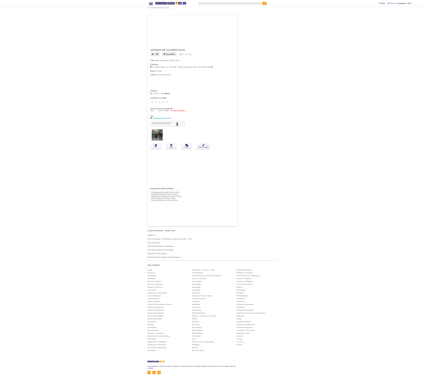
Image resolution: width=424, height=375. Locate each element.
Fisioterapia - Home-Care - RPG (203, 270)
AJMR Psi (151, 235)
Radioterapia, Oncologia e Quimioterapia (251, 313)
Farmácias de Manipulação (156, 347)
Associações (151, 290)
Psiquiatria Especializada (245, 304)
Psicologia (240, 293)
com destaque (400, 3)
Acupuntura (151, 273)
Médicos (195, 319)
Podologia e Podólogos (245, 273)
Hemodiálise (196, 287)
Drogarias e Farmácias (155, 333)
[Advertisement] (193, 31)
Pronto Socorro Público (245, 284)
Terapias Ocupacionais (244, 327)
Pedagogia (195, 344)
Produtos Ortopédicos (244, 278)
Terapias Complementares (246, 324)
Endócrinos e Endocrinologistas (158, 336)
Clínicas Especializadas (155, 313)
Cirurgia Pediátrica (153, 301)
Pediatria (195, 347)
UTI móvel (240, 342)
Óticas (194, 339)
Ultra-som (240, 336)
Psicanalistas (241, 290)
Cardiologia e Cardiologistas (157, 293)
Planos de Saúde (198, 350)
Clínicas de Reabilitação (155, 310)
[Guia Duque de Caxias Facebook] (149, 372)
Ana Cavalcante (153, 243)
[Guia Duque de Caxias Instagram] (159, 372)
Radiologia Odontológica (245, 310)
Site (156, 147)
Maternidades (197, 310)
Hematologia (196, 284)
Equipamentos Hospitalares (157, 342)
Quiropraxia (241, 307)
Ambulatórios (152, 275)
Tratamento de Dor (243, 333)
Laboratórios (196, 307)
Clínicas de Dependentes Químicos (159, 304)
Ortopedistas (196, 336)
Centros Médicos (153, 298)
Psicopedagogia (242, 296)
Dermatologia (152, 327)
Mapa (171, 147)
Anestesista (151, 278)
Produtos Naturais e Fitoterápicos (248, 275)
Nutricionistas (196, 327)
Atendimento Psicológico (157, 253)
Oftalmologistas (197, 333)
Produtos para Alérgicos (245, 281)
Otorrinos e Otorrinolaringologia (203, 342)
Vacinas (239, 344)
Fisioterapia (151, 350)
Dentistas (150, 324)
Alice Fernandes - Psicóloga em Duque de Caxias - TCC (169, 239)
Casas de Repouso (154, 296)
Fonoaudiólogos (197, 273)
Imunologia (196, 301)
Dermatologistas (153, 330)
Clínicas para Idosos (154, 319)
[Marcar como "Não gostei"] (157, 54)
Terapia (239, 319)
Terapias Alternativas (244, 321)
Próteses (240, 287)
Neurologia (196, 324)
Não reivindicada (187, 54)
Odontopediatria (197, 330)
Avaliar (187, 147)
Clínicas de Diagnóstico (155, 307)
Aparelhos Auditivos (154, 281)
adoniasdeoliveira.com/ (162, 118)
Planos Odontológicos (244, 270)
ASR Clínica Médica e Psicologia (160, 246)
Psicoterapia (241, 298)
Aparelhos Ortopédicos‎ (155, 284)
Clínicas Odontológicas (155, 316)
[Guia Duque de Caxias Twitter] (154, 372)
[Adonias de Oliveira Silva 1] (157, 140)
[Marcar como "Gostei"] (153, 54)
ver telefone (165, 93)
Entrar (383, 3)
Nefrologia (195, 321)
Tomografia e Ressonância (246, 330)
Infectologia (196, 304)
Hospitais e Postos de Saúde (202, 296)
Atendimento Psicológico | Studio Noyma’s (164, 257)
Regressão (240, 316)
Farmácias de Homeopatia (156, 344)
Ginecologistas (197, 281)
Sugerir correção (203, 147)
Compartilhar (170, 54)
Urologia (239, 339)
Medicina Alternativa (199, 313)
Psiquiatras (240, 301)
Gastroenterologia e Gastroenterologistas (206, 275)
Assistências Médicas (154, 287)
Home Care (196, 293)
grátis (409, 3)
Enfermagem (151, 339)
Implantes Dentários (199, 298)
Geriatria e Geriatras (199, 278)
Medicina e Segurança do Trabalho (204, 316)
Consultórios (151, 321)
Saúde (149, 270)
